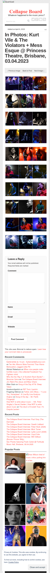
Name (10, 307)
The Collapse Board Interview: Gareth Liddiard (25, 424)
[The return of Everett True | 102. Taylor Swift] (15, 536)
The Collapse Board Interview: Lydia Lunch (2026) (26, 431)
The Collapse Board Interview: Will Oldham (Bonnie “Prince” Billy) (24, 438)
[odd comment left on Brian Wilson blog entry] (15, 463)
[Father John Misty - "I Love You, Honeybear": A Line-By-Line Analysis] (36, 515)
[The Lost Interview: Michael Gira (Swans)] (36, 536)
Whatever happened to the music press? (26, 15)
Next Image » (39, 70)
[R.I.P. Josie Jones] (15, 515)
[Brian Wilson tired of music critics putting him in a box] (36, 457)
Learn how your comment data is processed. (25, 350)
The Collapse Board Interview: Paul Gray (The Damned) (25, 420)
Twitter (33, 19)
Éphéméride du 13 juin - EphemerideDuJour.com (26, 361)
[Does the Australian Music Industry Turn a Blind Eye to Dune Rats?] (15, 493)
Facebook (36, 19)
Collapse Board (25, 11)
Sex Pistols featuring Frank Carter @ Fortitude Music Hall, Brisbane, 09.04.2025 (25, 443)
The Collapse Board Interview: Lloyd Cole (23, 434)
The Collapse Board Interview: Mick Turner (24, 429)
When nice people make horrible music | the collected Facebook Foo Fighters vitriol (25, 372)
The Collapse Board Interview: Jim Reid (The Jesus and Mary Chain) (26, 380)
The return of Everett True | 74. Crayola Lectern (25, 408)
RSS (44, 19)
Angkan (10, 396)
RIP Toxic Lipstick (30, 389)
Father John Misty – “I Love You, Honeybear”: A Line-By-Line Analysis (26, 393)
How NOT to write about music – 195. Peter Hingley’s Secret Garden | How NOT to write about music (24, 404)
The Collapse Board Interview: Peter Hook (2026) (26, 426)
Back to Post (27, 70)
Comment (12, 270)
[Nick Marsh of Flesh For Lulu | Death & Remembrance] (36, 472)
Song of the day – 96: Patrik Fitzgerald (22, 398)
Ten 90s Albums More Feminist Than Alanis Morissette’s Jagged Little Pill (25, 365)
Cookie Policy (13, 562)
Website (11, 326)
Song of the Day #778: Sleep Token (24, 385)
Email (40, 19)
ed (46, 30)
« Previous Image (13, 70)
